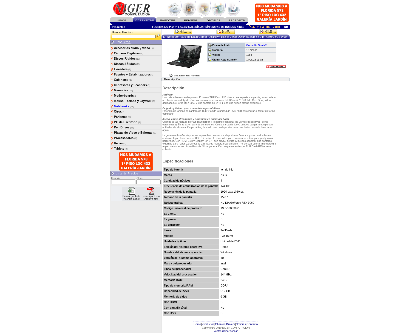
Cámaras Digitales (128, 53)
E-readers (122, 69)
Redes (120, 143)
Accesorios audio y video (134, 48)
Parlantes (122, 117)
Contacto (252, 324)
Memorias (123, 90)
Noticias (241, 324)
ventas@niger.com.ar (226, 331)
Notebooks (124, 106)
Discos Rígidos (127, 58)
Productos (208, 324)
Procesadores (125, 138)
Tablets (121, 148)
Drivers (230, 324)
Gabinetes (123, 79)
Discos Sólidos (127, 64)
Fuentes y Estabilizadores (134, 74)
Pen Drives (124, 127)
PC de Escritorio (127, 122)
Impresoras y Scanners (132, 85)
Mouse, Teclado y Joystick (134, 101)
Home (197, 324)
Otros (119, 111)
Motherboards (125, 95)
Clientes (220, 324)
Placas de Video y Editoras (135, 132)
